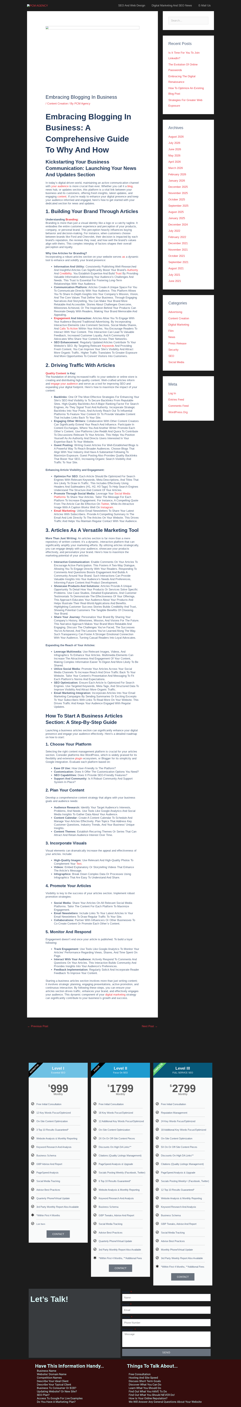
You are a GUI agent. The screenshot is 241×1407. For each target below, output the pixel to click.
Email (126, 1304)
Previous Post (37, 1026)
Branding (72, 219)
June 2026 (174, 149)
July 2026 (174, 142)
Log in (172, 393)
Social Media (176, 362)
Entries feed (176, 399)
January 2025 (176, 218)
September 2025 (178, 205)
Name (126, 1292)
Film (171, 330)
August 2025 (176, 212)
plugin (78, 758)
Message (128, 1329)
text (78, 863)
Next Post (150, 1026)
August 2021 (176, 268)
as (123, 256)
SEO (171, 356)
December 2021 (178, 243)
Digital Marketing (178, 324)
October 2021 (176, 255)
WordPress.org (178, 412)
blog (129, 186)
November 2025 (178, 193)
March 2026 (175, 168)
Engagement (62, 318)
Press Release (177, 343)
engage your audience (64, 383)
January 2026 (176, 180)
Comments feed (178, 405)
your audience (60, 186)
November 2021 (178, 249)
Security (173, 349)
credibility (66, 273)
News (171, 337)
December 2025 (178, 186)
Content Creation (57, 103)
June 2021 (174, 281)
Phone (126, 1317)
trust (118, 273)
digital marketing (115, 994)
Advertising (175, 312)
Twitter (105, 503)
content (61, 196)
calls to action (69, 328)
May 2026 (174, 155)
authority (132, 270)
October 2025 (176, 199)
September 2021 (178, 262)
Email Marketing (64, 510)
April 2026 (174, 161)
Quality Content (56, 373)
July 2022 (174, 230)
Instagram (107, 507)
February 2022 (177, 237)
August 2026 (176, 136)
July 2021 (174, 274)
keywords (108, 345)
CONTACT (58, 1234)
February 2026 (177, 174)
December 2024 (178, 224)
